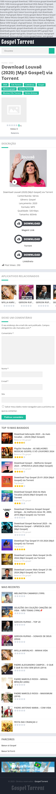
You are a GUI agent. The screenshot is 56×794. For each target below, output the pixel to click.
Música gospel (9, 89)
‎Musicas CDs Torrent (12, 93)
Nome (5, 368)
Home (4, 62)
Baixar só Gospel (8, 745)
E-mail (4, 381)
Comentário (7, 333)
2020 (11, 62)
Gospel (41, 84)
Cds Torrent (16, 84)
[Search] (52, 51)
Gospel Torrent (41, 781)
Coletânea (29, 84)
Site (3, 394)
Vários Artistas (31, 93)
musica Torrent (25, 89)
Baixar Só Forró (8, 751)
